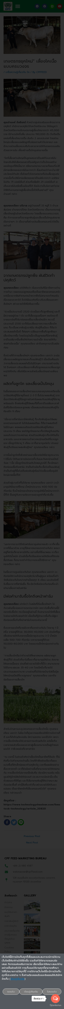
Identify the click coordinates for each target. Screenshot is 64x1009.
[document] (32, 504)
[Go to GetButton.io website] (55, 1005)
